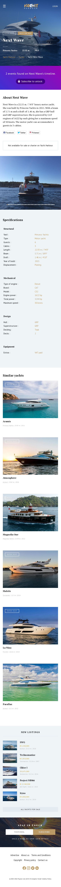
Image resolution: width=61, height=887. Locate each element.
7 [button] (15, 204)
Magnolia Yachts (8, 539)
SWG (22, 742)
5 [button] (12, 204)
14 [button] (25, 204)
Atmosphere (9, 477)
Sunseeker (6, 595)
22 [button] (36, 204)
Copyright (18, 860)
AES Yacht (23, 787)
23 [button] (38, 204)
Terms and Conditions (41, 855)
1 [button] (7, 204)
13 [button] (24, 204)
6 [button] (14, 204)
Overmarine (24, 761)
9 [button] (18, 204)
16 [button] (28, 204)
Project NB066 (27, 780)
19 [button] (32, 204)
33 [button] (52, 204)
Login (55, 6)
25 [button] (41, 204)
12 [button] (22, 204)
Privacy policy (30, 860)
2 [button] (8, 204)
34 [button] (53, 204)
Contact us (43, 860)
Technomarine (27, 754)
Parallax (7, 704)
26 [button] (42, 204)
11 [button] (21, 204)
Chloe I (23, 767)
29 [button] (46, 204)
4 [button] (11, 204)
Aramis (7, 421)
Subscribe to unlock (31, 81)
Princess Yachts (10, 50)
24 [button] (39, 204)
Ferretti (5, 652)
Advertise (14, 855)
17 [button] (29, 204)
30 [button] (48, 204)
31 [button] (49, 204)
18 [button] (31, 204)
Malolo (7, 591)
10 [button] (19, 204)
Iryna (22, 793)
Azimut (5, 482)
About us (25, 855)
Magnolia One (10, 534)
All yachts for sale (30, 809)
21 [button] (35, 204)
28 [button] (45, 204)
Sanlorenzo (24, 774)
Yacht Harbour (31, 7)
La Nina (7, 647)
